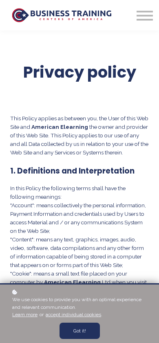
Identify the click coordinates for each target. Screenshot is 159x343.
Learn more (25, 314)
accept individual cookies (73, 314)
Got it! (79, 331)
